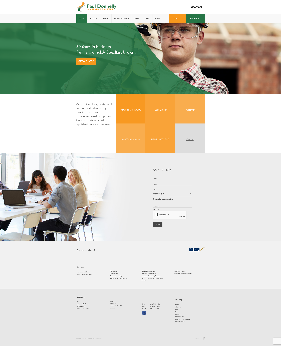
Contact (158, 18)
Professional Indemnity (130, 109)
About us (93, 18)
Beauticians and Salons (83, 272)
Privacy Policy (179, 317)
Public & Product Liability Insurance (152, 278)
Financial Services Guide (182, 319)
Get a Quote (178, 18)
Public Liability (160, 109)
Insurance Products (121, 18)
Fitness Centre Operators (84, 274)
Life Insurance (114, 273)
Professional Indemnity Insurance (151, 276)
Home (81, 18)
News (136, 18)
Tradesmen (190, 109)
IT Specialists (113, 271)
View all (190, 139)
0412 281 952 (154, 309)
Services (105, 18)
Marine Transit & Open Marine (118, 278)
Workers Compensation (149, 273)
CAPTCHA (156, 210)
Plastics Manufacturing (148, 271)
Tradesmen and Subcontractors (183, 273)
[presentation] (169, 215)
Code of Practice (180, 321)
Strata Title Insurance (130, 139)
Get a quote (86, 61)
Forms (147, 18)
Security (144, 281)
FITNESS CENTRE (160, 139)
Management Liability (116, 276)
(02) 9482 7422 (195, 18)
